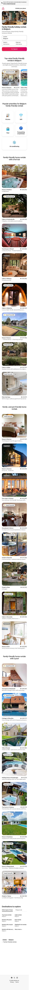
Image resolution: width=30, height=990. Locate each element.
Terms (17, 982)
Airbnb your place (20, 8)
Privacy (12, 982)
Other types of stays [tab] (7, 910)
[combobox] (14, 38)
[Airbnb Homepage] (3, 8)
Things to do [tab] (18, 910)
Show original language (9, 3)
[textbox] (8, 44)
